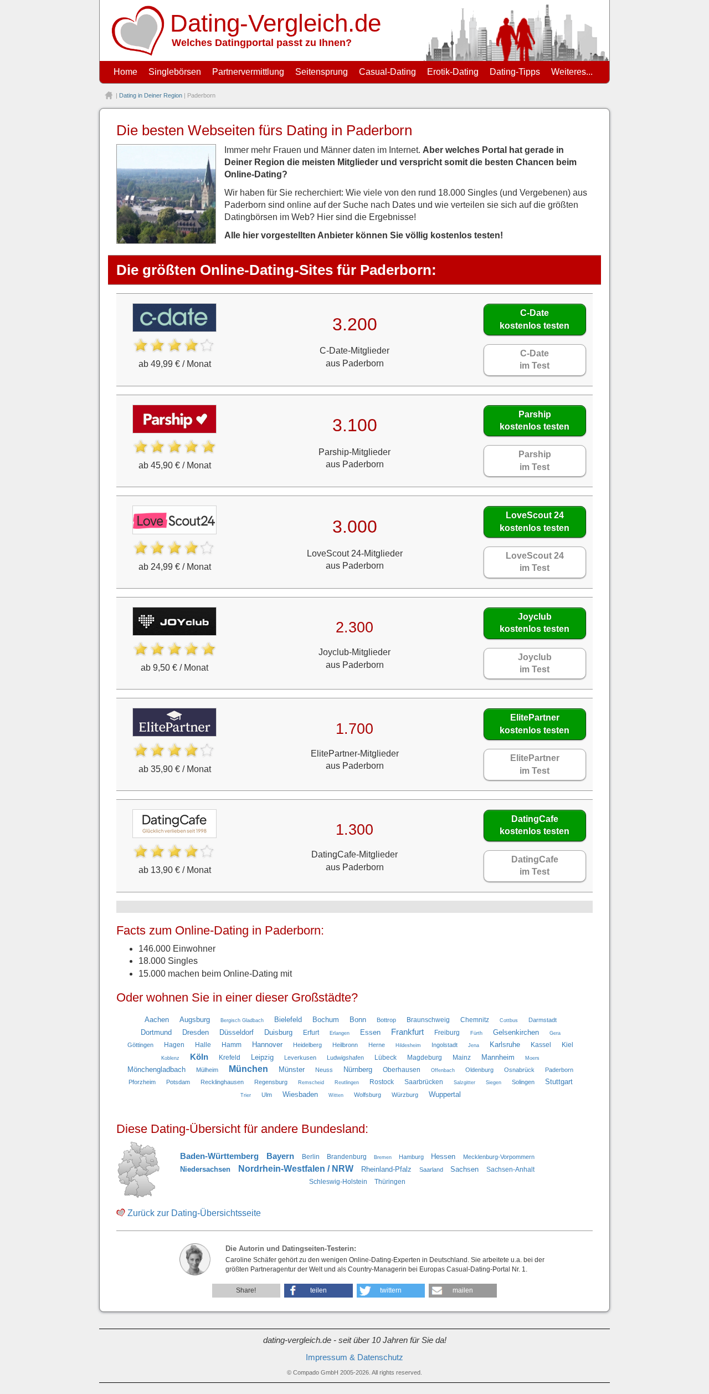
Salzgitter (464, 1082)
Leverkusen (300, 1057)
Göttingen (140, 1044)
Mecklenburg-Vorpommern (499, 1156)
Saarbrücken (423, 1082)
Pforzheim (142, 1082)
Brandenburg (347, 1157)
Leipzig (262, 1057)
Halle (203, 1045)
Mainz (462, 1057)
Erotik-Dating (453, 71)
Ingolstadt (444, 1044)
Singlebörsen (174, 71)
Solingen (523, 1082)
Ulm (266, 1094)
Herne (376, 1044)
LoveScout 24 (534, 521)
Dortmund (156, 1032)
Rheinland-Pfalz (386, 1169)
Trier (245, 1095)
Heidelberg (307, 1044)
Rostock (381, 1082)
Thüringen (389, 1182)
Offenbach (443, 1070)
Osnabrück (519, 1069)
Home (125, 71)
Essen (370, 1032)
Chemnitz (474, 1020)
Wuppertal (445, 1094)
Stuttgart (559, 1082)
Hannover (267, 1044)
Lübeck (385, 1057)
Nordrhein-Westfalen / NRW (295, 1168)
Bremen (383, 1157)
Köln (199, 1057)
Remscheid (311, 1082)
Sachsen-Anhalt (510, 1169)
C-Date (534, 319)
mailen (463, 1290)
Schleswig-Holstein (338, 1182)
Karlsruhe (505, 1044)
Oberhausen (401, 1070)
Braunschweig (428, 1020)
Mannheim (498, 1057)
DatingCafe (534, 825)
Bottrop (386, 1020)
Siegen (493, 1082)
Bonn (358, 1019)
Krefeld (229, 1057)
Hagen (174, 1045)
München (248, 1069)
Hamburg (411, 1156)
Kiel (567, 1045)
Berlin (311, 1157)
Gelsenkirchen (516, 1032)
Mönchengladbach (156, 1069)
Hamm (232, 1045)
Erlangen (340, 1033)
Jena (473, 1045)
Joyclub (534, 623)
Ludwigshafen (345, 1057)
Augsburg (194, 1019)
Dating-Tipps (515, 71)
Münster (292, 1069)
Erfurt (311, 1032)
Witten (335, 1095)
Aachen (157, 1019)
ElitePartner (534, 723)
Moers (532, 1058)
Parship (534, 420)
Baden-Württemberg (219, 1156)
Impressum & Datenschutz (354, 1357)
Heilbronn (345, 1044)
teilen (318, 1290)
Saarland (431, 1169)
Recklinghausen (222, 1082)
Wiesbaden (300, 1094)
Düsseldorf (236, 1032)
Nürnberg (357, 1069)
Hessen (443, 1156)
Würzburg (405, 1094)
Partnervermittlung (248, 71)
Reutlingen (347, 1082)
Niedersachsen (205, 1169)
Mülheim (207, 1069)
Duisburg (278, 1032)
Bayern (280, 1156)
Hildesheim (408, 1045)
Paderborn (559, 1069)
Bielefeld (288, 1019)
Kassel (541, 1045)
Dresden (195, 1032)
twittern (391, 1290)
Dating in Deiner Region (150, 95)
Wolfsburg (367, 1094)
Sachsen (464, 1169)
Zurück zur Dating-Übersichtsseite (194, 1213)
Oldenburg (479, 1069)
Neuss (324, 1069)
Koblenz (170, 1058)
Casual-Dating (387, 71)
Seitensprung (321, 71)
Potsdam (178, 1082)
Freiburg (447, 1032)
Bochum (325, 1019)
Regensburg (270, 1082)
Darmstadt (542, 1020)
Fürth (476, 1033)
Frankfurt (407, 1032)
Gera (555, 1033)
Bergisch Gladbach (242, 1020)
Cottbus (509, 1020)
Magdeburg (424, 1057)
